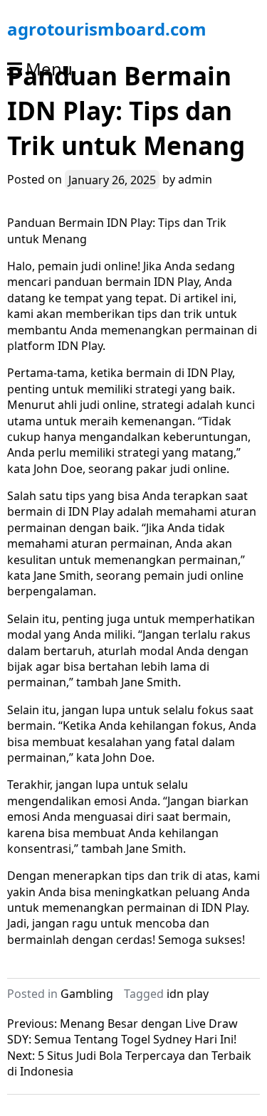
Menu (49, 68)
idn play (188, 993)
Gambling (87, 993)
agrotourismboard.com (106, 29)
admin (195, 179)
